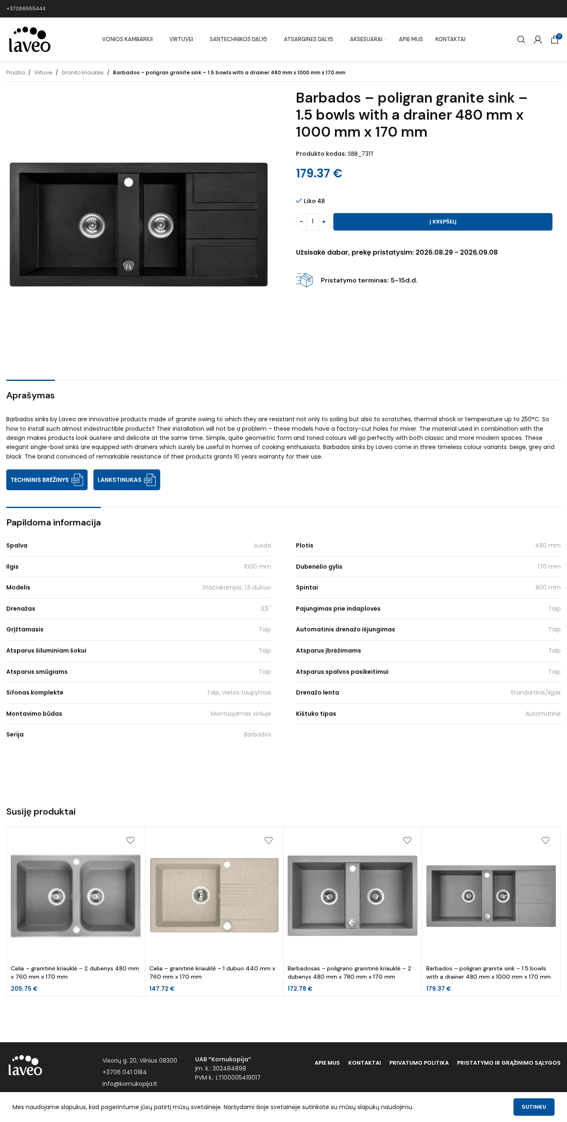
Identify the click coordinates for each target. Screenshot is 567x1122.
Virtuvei (43, 72)
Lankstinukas (120, 480)
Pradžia (15, 72)
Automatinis (543, 714)
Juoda (262, 545)
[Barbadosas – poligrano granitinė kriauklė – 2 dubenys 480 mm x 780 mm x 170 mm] (353, 896)
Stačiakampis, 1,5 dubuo (237, 587)
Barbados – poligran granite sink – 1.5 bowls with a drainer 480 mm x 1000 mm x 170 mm (488, 972)
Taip (554, 608)
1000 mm (257, 566)
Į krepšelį (443, 222)
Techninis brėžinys (39, 480)
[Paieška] (521, 39)
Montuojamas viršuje (241, 714)
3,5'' (266, 608)
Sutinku (534, 1107)
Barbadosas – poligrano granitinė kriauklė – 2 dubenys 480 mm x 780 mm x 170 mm (349, 972)
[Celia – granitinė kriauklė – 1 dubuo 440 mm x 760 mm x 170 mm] (214, 896)
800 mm (548, 587)
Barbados (257, 734)
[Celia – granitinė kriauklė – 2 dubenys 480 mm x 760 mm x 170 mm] (76, 896)
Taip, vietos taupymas (239, 692)
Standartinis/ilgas (536, 692)
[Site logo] (29, 39)
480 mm (548, 545)
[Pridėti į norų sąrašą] (130, 840)
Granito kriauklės (82, 72)
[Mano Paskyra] (538, 39)
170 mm (549, 566)
